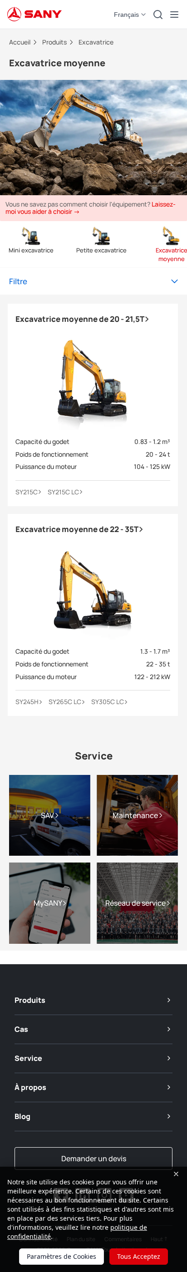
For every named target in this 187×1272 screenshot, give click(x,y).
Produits (55, 42)
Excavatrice (96, 42)
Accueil (20, 42)
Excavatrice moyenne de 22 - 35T (77, 529)
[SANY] (34, 14)
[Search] (158, 14)
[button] (130, 14)
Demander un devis (93, 1159)
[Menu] (174, 14)
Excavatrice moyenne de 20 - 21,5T (80, 319)
